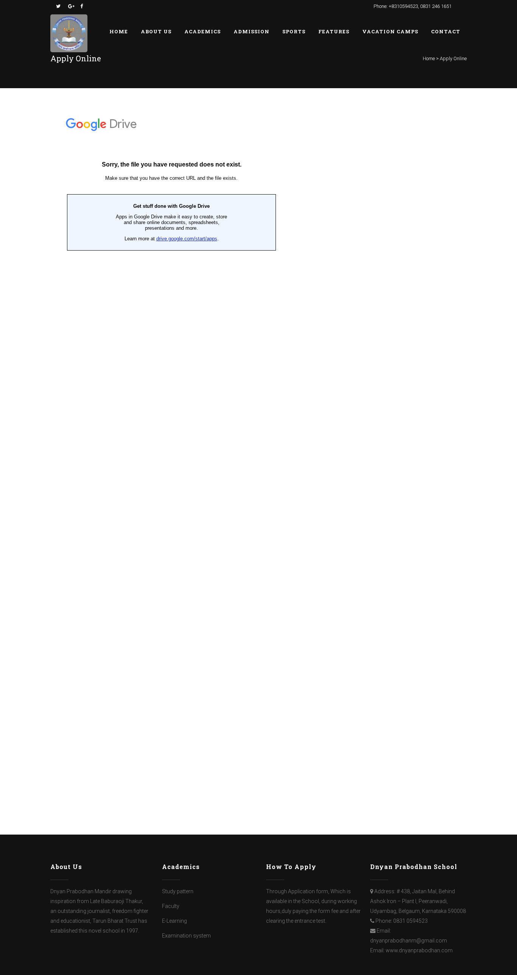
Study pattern (177, 891)
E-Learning (174, 921)
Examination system (186, 936)
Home (429, 58)
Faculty (170, 906)
